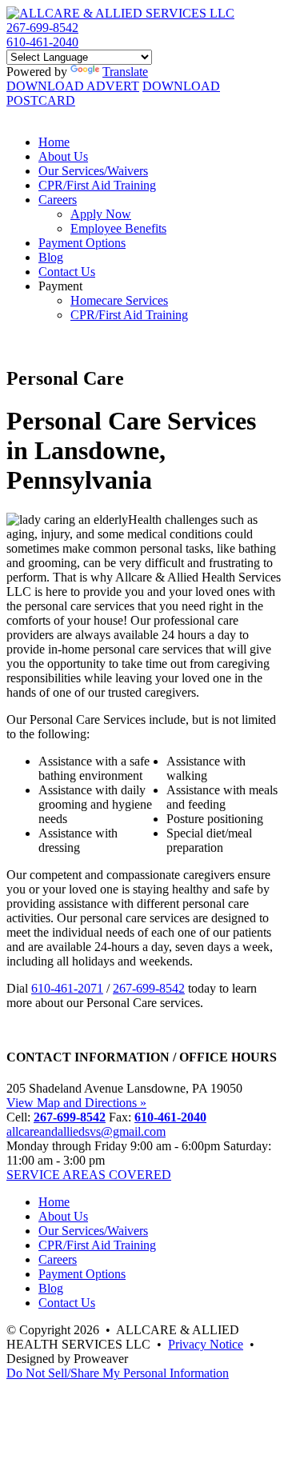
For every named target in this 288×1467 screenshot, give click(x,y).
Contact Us (66, 271)
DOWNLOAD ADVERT (72, 86)
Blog (50, 257)
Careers (57, 199)
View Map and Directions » (76, 1102)
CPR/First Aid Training (97, 185)
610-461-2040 (42, 42)
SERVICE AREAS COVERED (88, 1174)
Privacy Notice (205, 1344)
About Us (63, 156)
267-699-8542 (42, 27)
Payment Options (82, 243)
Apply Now (100, 214)
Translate (125, 71)
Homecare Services (119, 300)
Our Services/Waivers (93, 171)
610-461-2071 (67, 988)
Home (54, 142)
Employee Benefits (118, 228)
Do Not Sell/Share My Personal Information (117, 1373)
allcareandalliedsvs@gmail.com (86, 1131)
